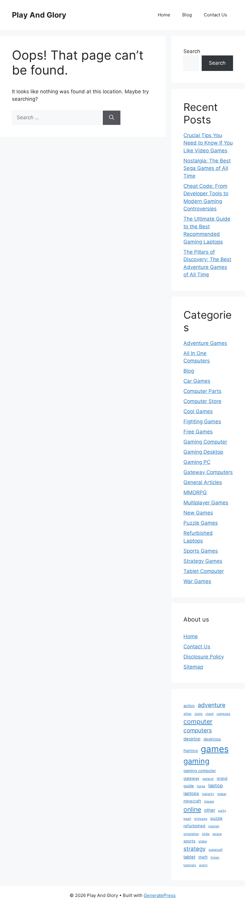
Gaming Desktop (203, 452)
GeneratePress (160, 895)
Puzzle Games (200, 523)
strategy (194, 848)
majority (208, 794)
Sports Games (200, 551)
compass (223, 714)
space (217, 834)
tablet (189, 857)
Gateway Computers (208, 472)
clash (210, 714)
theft (203, 857)
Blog (187, 15)
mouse (209, 801)
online (192, 809)
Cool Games (198, 411)
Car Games (196, 381)
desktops (212, 739)
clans (199, 714)
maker (221, 794)
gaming (196, 761)
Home (164, 15)
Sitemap (193, 667)
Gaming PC (196, 462)
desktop (191, 739)
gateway (191, 778)
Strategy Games (202, 561)
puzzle (216, 818)
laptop (215, 785)
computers (197, 730)
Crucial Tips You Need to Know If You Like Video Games (208, 143)
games (215, 749)
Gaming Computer (205, 442)
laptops (191, 793)
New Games (198, 513)
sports (189, 841)
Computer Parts (202, 391)
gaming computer (199, 770)
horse (201, 786)
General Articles (202, 482)
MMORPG (195, 492)
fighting (190, 750)
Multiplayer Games (205, 503)
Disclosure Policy (203, 657)
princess (200, 819)
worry (203, 865)
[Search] (111, 118)
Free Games (198, 432)
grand (222, 778)
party (222, 811)
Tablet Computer (203, 571)
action (189, 705)
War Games (197, 581)
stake (202, 841)
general (208, 779)
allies (187, 714)
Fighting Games (202, 421)
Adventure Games (205, 343)
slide (205, 834)
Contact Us (215, 15)
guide (188, 785)
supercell (216, 850)
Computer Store (202, 401)
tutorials (189, 865)
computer (197, 721)
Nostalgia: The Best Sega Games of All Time (207, 168)
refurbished (194, 825)
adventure (211, 705)
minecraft (192, 801)
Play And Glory (39, 14)
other (209, 810)
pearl (187, 819)
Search (191, 51)
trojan (215, 857)
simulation (191, 834)
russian (213, 826)
